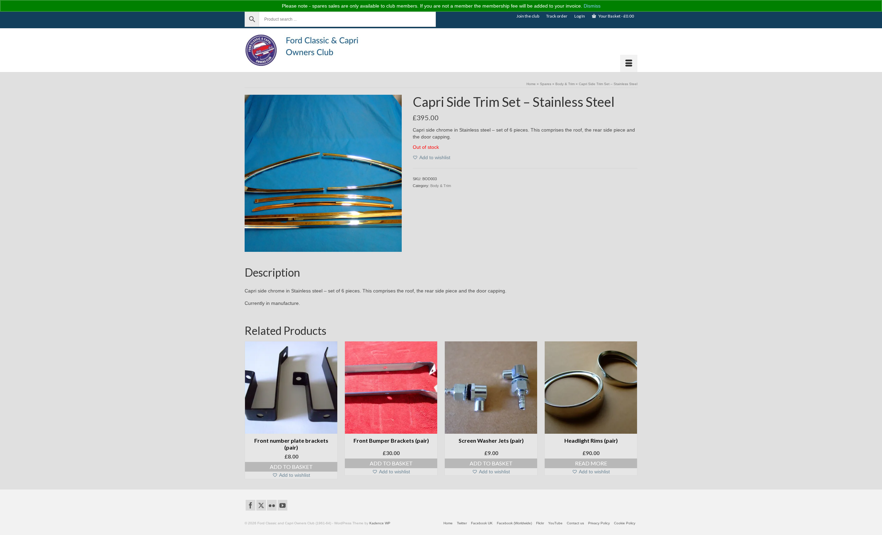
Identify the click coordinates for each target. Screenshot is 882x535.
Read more (591, 463)
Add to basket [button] (291, 466)
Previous (251, 410)
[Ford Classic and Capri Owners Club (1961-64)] (307, 50)
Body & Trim (440, 186)
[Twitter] (261, 505)
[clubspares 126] (323, 173)
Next (631, 410)
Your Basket (616, 16)
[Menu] (628, 63)
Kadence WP (379, 523)
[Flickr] (272, 505)
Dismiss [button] (592, 6)
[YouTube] (282, 505)
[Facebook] (250, 505)
